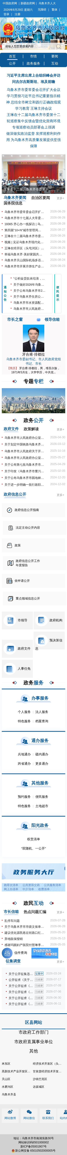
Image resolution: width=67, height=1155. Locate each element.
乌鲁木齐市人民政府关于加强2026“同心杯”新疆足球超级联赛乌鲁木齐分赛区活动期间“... (30, 308)
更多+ (60, 198)
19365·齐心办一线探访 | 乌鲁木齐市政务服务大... (24, 224)
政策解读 (31, 429)
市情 (33, 56)
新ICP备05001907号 (33, 1146)
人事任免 (24, 668)
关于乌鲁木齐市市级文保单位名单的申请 (24, 926)
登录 (6, 14)
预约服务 (24, 797)
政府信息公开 (15, 494)
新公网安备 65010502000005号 (35, 1150)
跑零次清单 (11, 885)
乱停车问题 (12, 921)
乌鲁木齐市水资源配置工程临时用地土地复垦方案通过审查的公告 (30, 302)
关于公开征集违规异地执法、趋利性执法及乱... (22, 974)
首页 (12, 56)
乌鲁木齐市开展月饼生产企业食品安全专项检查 (24, 266)
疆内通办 (41, 754)
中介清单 (28, 889)
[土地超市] (33, 400)
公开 (12, 63)
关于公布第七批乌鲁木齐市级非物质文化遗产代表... (24, 464)
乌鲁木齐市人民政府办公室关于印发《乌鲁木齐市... (24, 438)
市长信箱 (11, 911)
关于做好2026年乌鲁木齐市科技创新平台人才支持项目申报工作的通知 (30, 284)
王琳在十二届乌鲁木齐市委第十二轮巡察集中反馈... (24, 236)
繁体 (54, 9)
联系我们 (48, 1118)
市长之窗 (15, 319)
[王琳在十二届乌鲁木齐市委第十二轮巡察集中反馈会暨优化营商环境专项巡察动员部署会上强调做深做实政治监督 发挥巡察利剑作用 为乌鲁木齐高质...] (33, 173)
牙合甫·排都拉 (33, 354)
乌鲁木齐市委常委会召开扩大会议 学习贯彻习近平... (24, 212)
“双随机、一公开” (33, 848)
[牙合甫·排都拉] (33, 337)
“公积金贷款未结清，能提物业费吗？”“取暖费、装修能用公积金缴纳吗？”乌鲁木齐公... (30, 278)
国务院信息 (13, 203)
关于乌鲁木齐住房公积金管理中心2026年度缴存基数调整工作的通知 (30, 296)
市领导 (22, 620)
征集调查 (13, 961)
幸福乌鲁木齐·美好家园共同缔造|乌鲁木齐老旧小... (24, 254)
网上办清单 (11, 889)
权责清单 (33, 839)
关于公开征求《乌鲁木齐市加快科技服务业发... (22, 1004)
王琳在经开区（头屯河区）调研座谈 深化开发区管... (24, 248)
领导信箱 (52, 319)
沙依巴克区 (40, 1079)
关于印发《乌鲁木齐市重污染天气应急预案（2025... (24, 471)
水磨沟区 (7, 1086)
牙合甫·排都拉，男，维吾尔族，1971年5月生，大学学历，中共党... (33, 370)
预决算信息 (48, 644)
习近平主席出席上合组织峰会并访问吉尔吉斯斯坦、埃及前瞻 (33, 78)
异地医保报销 (13, 939)
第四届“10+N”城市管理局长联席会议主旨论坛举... (24, 230)
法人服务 (41, 712)
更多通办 (41, 763)
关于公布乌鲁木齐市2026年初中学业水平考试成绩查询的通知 (30, 290)
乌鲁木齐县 (9, 1094)
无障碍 (42, 9)
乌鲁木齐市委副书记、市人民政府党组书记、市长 (33, 361)
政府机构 (55, 620)
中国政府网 (10, 3)
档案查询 (41, 721)
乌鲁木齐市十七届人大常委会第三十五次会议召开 (24, 218)
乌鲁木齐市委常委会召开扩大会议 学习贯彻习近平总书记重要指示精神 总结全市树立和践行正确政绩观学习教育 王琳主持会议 (33, 99)
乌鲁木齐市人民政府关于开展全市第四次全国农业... (24, 451)
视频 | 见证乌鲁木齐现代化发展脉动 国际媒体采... (24, 242)
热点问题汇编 (35, 912)
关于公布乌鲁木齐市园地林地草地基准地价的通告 (24, 478)
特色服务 (24, 721)
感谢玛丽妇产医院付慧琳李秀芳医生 (24, 945)
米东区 (6, 1063)
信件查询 (20, 953)
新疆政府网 (28, 3)
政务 (34, 420)
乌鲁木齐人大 (47, 3)
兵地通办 (24, 754)
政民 (34, 903)
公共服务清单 (52, 885)
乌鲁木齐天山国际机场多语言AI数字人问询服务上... (24, 260)
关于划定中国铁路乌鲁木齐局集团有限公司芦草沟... (24, 444)
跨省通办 (24, 763)
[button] (6, 174)
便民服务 (41, 797)
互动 (54, 63)
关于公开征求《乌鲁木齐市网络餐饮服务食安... (22, 998)
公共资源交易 (31, 885)
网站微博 (10, 1118)
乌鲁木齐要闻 (15, 197)
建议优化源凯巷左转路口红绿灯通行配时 (24, 933)
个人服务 (24, 712)
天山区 (6, 1079)
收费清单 (44, 889)
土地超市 (41, 806)
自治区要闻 (40, 198)
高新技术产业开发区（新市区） (22, 1071)
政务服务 (33, 63)
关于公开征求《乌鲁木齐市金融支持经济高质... (22, 986)
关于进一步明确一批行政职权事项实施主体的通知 (24, 484)
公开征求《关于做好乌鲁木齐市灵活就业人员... (22, 980)
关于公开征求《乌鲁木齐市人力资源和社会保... (22, 992)
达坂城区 (38, 1086)
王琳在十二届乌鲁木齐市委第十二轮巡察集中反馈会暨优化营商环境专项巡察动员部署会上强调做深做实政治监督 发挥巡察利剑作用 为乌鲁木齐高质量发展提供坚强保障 (33, 130)
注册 (17, 14)
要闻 (54, 56)
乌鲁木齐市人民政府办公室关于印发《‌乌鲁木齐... (24, 458)
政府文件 (11, 429)
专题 (34, 381)
